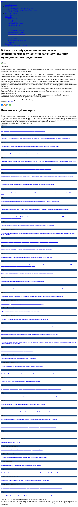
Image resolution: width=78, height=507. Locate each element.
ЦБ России (11, 20)
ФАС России (12, 22)
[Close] (1, 115)
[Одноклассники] (4, 105)
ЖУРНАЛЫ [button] (8, 6)
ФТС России (12, 39)
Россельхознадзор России (16, 34)
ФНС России (12, 18)
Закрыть (4, 125)
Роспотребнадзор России (16, 30)
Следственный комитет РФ (17, 40)
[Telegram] (7, 105)
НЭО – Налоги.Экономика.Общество (20, 8)
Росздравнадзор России (16, 32)
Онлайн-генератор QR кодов (17, 45)
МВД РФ (11, 42)
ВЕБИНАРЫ (11, 11)
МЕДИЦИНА (12, 15)
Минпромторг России (15, 23)
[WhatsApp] (10, 105)
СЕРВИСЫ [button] (8, 44)
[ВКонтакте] (2, 105)
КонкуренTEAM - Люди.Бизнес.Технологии (22, 10)
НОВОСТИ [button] (8, 17)
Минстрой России (14, 25)
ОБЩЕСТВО (11, 13)
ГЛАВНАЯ (11, 5)
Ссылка (10, 101)
